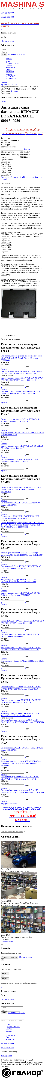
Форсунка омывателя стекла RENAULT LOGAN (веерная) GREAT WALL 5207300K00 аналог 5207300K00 (21, 763)
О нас (8, 1024)
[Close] (2, 944)
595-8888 (7, 17)
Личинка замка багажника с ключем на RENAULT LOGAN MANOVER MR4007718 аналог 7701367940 (22, 489)
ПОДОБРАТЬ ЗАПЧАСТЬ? (22, 814)
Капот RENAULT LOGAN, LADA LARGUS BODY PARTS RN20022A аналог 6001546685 (22, 622)
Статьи (9, 1037)
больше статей (7, 941)
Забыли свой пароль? (16, 54)
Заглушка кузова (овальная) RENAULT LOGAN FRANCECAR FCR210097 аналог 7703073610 (21, 649)
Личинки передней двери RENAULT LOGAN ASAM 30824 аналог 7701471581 (20, 420)
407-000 (7, 13)
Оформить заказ (25, 957)
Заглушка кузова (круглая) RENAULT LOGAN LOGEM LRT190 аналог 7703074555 (20, 460)
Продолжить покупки (9, 957)
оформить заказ (7, 41)
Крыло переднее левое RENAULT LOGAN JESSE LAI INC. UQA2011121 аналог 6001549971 (21, 372)
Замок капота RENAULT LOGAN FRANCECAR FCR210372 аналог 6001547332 (21, 567)
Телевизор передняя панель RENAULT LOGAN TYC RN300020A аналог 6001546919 (20, 714)
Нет (2, 101)
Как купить (10, 1035)
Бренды (9, 1031)
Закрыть (5, 973)
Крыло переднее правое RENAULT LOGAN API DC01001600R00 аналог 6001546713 (21, 701)
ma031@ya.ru (6, 1056)
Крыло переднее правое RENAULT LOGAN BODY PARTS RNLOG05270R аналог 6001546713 (22, 379)
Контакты (10, 1039)
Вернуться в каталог (9, 803)
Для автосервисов (13, 1027)
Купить (27, 149)
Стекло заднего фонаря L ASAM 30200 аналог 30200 (22, 661)
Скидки (9, 1029)
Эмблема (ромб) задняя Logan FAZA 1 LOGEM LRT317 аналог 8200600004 (20, 635)
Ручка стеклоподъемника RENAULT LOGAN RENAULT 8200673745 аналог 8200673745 (20, 778)
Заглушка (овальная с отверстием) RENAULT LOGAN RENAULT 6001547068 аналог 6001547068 (22, 721)
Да (5, 101)
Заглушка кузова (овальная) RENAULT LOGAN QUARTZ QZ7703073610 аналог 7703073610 (21, 688)
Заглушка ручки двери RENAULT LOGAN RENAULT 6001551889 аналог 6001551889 (18, 581)
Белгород (14, 91)
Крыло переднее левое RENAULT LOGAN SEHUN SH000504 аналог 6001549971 (22, 447)
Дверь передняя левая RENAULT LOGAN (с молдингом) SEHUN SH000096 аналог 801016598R (22, 554)
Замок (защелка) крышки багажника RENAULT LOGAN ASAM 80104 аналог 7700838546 (20, 392)
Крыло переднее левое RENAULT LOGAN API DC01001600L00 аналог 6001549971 (20, 594)
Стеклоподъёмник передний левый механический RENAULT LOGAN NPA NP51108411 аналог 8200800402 (21, 358)
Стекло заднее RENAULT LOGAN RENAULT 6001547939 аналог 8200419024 (20, 517)
